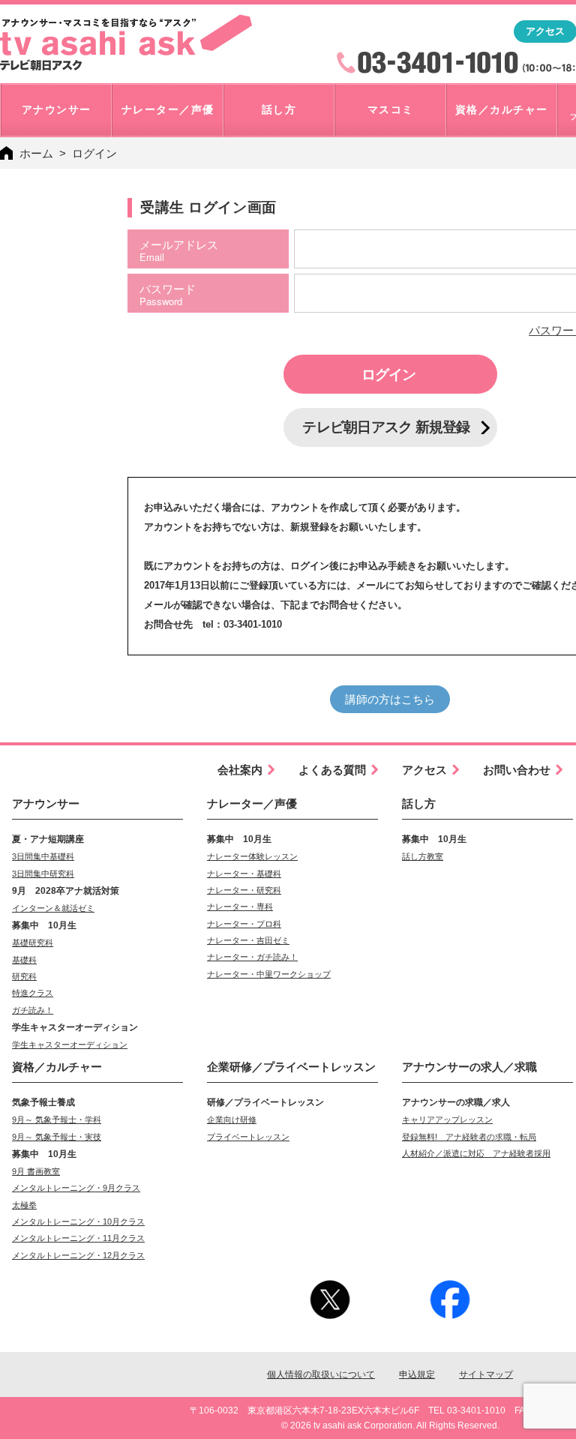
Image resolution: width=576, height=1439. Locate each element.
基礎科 (24, 959)
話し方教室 (422, 856)
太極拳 (24, 1205)
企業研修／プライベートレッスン (291, 1066)
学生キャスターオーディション (70, 1044)
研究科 (24, 976)
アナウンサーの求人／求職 (469, 1066)
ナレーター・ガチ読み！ (252, 956)
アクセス (424, 769)
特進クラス (32, 992)
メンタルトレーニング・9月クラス (76, 1187)
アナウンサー (46, 803)
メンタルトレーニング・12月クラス (78, 1255)
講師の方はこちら (390, 699)
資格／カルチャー (57, 1066)
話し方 (419, 803)
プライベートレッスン (248, 1136)
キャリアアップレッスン (447, 1119)
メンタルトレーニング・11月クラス (78, 1238)
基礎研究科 (32, 942)
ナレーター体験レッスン (252, 856)
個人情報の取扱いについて (321, 1374)
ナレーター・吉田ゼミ (248, 940)
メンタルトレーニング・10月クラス (78, 1221)
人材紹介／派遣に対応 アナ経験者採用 (476, 1153)
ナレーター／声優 (252, 803)
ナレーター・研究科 (244, 890)
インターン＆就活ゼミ (53, 908)
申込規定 (417, 1374)
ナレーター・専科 (240, 906)
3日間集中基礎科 (43, 856)
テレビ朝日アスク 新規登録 (386, 427)
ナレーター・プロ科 (244, 923)
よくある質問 (332, 769)
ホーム (36, 153)
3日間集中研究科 (43, 873)
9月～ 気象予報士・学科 (56, 1119)
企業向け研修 (231, 1119)
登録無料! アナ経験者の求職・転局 (469, 1136)
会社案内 (240, 769)
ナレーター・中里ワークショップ (269, 974)
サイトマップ (486, 1374)
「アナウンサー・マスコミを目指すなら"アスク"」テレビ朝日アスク (126, 42)
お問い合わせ (516, 769)
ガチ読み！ (32, 1010)
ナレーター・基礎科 (244, 873)
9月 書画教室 (36, 1171)
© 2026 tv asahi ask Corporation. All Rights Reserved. (390, 1425)
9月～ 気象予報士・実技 (56, 1136)
